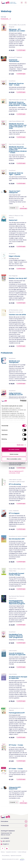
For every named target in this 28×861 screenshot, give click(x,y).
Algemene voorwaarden (16, 855)
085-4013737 (6, 841)
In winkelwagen (21, 50)
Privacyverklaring (5, 855)
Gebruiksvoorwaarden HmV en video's (10, 859)
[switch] (24, 430)
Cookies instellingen (22, 852)
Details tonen (20, 445)
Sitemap (3, 852)
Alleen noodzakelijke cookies (14, 459)
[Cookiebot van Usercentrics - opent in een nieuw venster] (20, 401)
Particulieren (4, 821)
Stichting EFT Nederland (8, 831)
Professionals (4, 18)
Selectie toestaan (14, 454)
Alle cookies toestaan (14, 449)
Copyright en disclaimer (11, 852)
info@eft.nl (6, 844)
